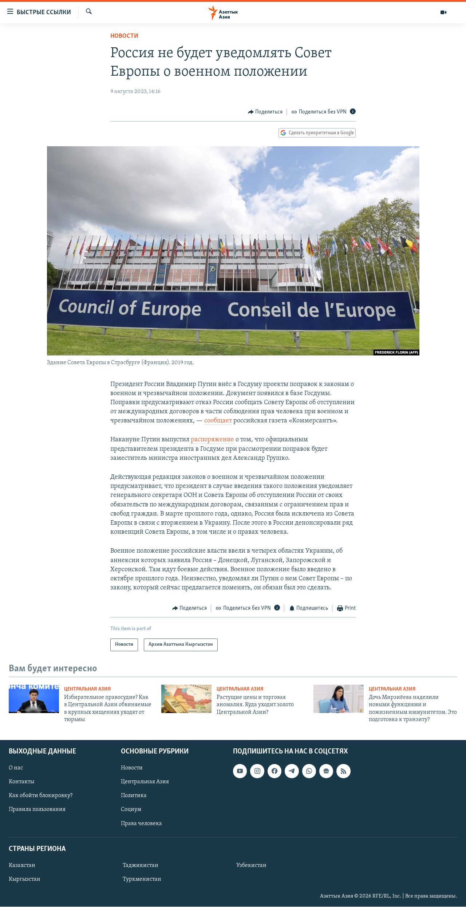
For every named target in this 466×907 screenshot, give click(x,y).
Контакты (21, 782)
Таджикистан (140, 865)
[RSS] (343, 771)
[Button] (265, 112)
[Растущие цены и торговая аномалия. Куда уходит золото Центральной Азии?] (186, 699)
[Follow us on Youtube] (240, 771)
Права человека (141, 824)
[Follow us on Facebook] (274, 771)
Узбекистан (251, 865)
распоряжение (212, 440)
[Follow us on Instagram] (257, 771)
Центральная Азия (87, 689)
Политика (134, 796)
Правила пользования (37, 810)
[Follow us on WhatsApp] (309, 771)
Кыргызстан (24, 879)
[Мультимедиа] (443, 12)
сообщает (218, 421)
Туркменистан (142, 879)
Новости (124, 36)
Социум (131, 810)
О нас (16, 768)
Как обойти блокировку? (40, 796)
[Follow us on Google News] (326, 771)
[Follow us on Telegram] (292, 771)
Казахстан (22, 865)
